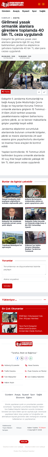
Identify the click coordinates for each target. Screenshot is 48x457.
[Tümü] (45, 300)
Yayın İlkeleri (7, 428)
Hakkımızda (6, 425)
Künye (19, 428)
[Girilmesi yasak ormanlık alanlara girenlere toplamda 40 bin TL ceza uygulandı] (24, 75)
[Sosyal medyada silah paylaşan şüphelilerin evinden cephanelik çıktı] (12, 191)
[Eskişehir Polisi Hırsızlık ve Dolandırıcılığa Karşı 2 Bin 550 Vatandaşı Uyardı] (35, 214)
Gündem (6, 11)
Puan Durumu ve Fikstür (37, 371)
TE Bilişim (42, 428)
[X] (22, 358)
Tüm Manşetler (10, 377)
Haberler (6, 18)
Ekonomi (20, 398)
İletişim (5, 430)
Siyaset (25, 11)
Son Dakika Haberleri (35, 377)
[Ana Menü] (42, 4)
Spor (34, 11)
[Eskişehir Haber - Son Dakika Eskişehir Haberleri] (13, 4)
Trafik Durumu (10, 371)
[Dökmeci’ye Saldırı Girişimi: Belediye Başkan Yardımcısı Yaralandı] (35, 238)
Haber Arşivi (9, 383)
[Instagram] (26, 358)
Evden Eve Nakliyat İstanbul (24, 451)
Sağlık (42, 11)
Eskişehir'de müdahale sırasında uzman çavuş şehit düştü (11, 223)
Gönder (7, 286)
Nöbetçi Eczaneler (11, 365)
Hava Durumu (33, 365)
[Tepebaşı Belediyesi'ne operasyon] (12, 238)
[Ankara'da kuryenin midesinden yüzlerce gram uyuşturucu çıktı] (35, 191)
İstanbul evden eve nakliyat (13, 447)
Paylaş (7, 92)
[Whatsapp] (31, 358)
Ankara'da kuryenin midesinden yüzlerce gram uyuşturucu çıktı (34, 201)
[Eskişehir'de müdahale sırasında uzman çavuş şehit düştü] (12, 214)
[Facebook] (17, 358)
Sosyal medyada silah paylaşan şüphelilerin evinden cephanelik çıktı (12, 201)
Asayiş (16, 11)
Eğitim (29, 398)
